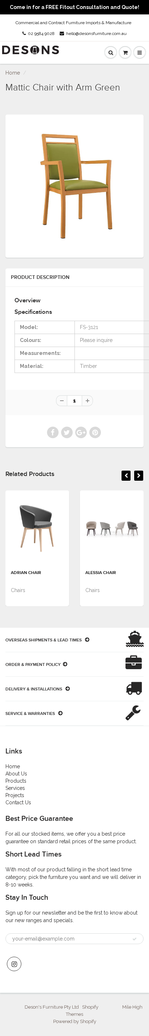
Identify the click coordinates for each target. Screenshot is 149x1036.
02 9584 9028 (41, 33)
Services (15, 788)
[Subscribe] (134, 939)
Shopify (90, 1007)
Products (15, 781)
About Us (16, 774)
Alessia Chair (100, 573)
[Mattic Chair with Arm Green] (74, 185)
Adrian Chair (26, 573)
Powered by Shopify (74, 1021)
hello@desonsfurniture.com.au (96, 33)
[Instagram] (14, 964)
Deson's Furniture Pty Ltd (52, 1007)
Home (12, 73)
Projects (14, 795)
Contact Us (18, 802)
